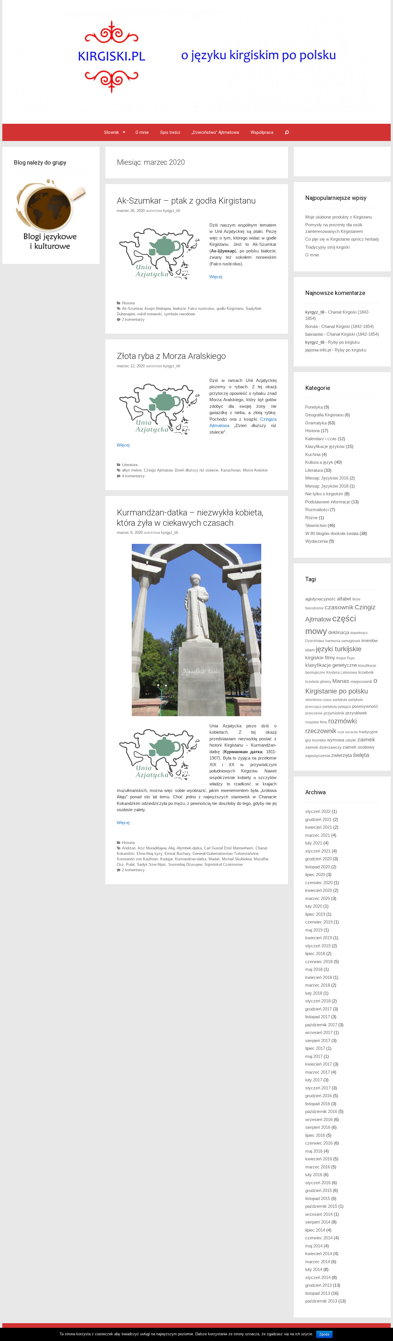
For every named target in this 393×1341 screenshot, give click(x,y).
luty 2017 (313, 1079)
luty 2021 (313, 842)
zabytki (350, 740)
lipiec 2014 (315, 1230)
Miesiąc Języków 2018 (326, 486)
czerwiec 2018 (319, 961)
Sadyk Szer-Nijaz (151, 864)
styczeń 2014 (318, 1277)
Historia (128, 303)
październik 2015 (321, 1206)
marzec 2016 (317, 1166)
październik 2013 (321, 1301)
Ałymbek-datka (189, 848)
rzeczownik (320, 731)
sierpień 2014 (317, 1222)
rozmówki (342, 721)
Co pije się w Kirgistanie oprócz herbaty (342, 239)
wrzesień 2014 (319, 1214)
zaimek (366, 740)
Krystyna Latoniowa (341, 672)
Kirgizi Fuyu (345, 658)
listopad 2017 (317, 1016)
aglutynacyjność (320, 598)
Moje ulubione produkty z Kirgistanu (338, 217)
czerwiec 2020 (319, 882)
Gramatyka (316, 422)
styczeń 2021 (318, 851)
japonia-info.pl (318, 349)
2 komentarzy (133, 319)
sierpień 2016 (317, 1127)
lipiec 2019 (315, 914)
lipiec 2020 (315, 874)
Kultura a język (319, 462)
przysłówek (356, 712)
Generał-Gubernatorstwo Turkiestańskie (225, 853)
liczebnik (366, 672)
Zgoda (324, 1334)
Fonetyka (314, 407)
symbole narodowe (179, 314)
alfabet (344, 599)
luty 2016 (313, 1174)
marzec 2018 (317, 985)
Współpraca (262, 132)
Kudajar (166, 859)
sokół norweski (149, 314)
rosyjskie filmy (316, 722)
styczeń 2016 (318, 1182)
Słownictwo (316, 525)
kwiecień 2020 (318, 890)
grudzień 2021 (318, 819)
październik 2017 (321, 1024)
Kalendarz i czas (321, 438)
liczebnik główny (318, 682)
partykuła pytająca (337, 707)
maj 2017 (314, 1056)
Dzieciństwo (314, 641)
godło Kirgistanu (230, 308)
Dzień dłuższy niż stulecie (196, 470)
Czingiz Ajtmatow (158, 470)
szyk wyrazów (347, 732)
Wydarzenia (316, 541)
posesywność (365, 706)
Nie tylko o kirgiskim (324, 493)
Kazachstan (231, 470)
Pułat (130, 864)
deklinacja (338, 632)
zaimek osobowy (359, 747)
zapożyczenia (317, 755)
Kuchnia (312, 454)
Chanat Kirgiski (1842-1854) (347, 326)
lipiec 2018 (315, 953)
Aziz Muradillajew (152, 848)
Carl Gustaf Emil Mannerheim (228, 848)
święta (361, 755)
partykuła (340, 700)
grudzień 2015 (318, 1190)
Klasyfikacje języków (325, 446)
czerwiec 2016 (319, 1143)
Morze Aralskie (255, 470)
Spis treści (170, 132)
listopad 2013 (317, 1293)
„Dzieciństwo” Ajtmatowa (215, 132)
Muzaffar (261, 859)
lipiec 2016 (315, 1135)
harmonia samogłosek (342, 641)
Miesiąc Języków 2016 (326, 478)
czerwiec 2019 (319, 921)
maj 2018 (314, 969)
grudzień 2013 (318, 1285)
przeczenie (314, 713)
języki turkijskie (338, 649)
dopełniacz (359, 633)
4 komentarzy (133, 476)
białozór (179, 308)
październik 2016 (321, 1111)
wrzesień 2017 (319, 1032)
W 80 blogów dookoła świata (331, 533)
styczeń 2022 (318, 811)
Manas (340, 681)
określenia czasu (318, 700)
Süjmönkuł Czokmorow (223, 864)
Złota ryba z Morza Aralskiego (171, 356)
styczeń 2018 (318, 1000)
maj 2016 (314, 1151)
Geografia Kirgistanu (324, 414)
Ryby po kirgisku (344, 342)
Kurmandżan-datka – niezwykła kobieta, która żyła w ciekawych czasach (190, 517)
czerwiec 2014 (319, 1237)
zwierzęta (341, 755)
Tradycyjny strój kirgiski (327, 247)
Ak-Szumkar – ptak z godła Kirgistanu (186, 201)
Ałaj (171, 848)
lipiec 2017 (315, 1048)
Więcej (123, 445)
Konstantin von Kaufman (137, 859)
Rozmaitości (317, 509)
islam (310, 650)
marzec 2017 (317, 1072)
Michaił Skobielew (236, 859)
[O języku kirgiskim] (196, 61)
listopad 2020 (317, 866)
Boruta (311, 326)
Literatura (130, 465)
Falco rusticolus (201, 308)
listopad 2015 (317, 1198)
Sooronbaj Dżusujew (185, 864)
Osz (120, 864)
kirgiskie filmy (320, 657)
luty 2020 (313, 906)
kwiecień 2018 (318, 977)
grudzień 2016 (318, 1095)
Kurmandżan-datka (190, 859)
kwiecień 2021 (318, 827)
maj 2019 (314, 930)
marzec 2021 (317, 835)
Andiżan (129, 848)
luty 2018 (313, 993)
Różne (311, 517)
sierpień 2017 (317, 1040)
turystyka (319, 740)
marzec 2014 (317, 1261)
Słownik (111, 132)
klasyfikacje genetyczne (331, 665)
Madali (214, 859)
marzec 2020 (317, 898)
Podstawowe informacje (327, 501)
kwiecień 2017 (318, 1064)
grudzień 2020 (318, 858)
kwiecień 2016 (318, 1158)
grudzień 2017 (318, 1008)
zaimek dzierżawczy (323, 747)
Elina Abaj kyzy (149, 853)
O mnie (142, 132)
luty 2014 (313, 1269)
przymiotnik (334, 713)
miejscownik (361, 681)
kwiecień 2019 (318, 937)
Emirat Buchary (177, 853)
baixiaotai (314, 334)
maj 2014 (314, 1245)
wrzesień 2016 (319, 1119)
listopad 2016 (317, 1103)
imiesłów (369, 640)
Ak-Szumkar (132, 308)
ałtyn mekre (132, 470)
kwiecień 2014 (318, 1253)
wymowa (335, 740)
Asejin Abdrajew (157, 308)
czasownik (339, 607)
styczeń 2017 (318, 1087)
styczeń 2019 (318, 945)
